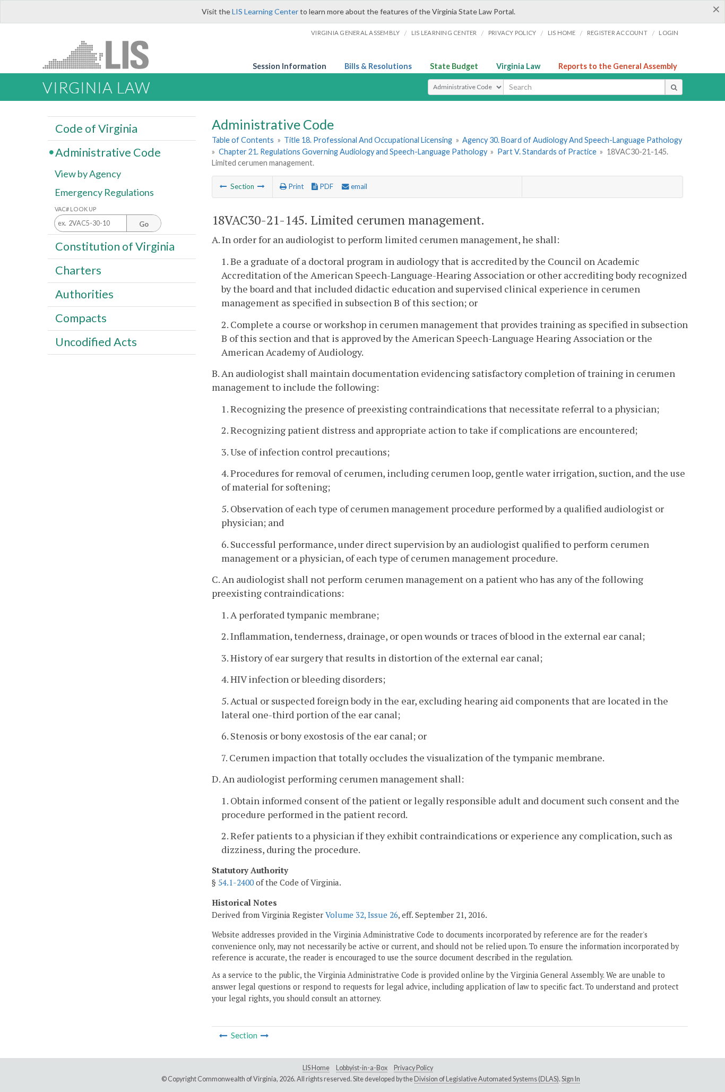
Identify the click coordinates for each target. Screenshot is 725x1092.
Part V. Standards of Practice (547, 151)
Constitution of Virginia (115, 246)
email (358, 186)
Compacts (81, 318)
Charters (78, 270)
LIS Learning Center (265, 11)
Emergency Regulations (104, 192)
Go (144, 224)
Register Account (617, 32)
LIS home (562, 32)
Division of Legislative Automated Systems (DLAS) (486, 1079)
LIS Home (316, 1068)
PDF (325, 186)
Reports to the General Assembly (617, 66)
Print (295, 186)
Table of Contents (243, 139)
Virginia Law (518, 66)
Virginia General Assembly (355, 32)
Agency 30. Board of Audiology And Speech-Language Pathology (572, 139)
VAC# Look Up (76, 208)
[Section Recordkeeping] (223, 186)
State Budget (454, 66)
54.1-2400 (236, 882)
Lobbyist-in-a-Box (361, 1068)
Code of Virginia (96, 128)
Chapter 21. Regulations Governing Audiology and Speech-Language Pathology (353, 151)
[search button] (674, 87)
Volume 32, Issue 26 (361, 914)
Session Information (289, 66)
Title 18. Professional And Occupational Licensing (368, 139)
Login (668, 32)
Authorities (84, 294)
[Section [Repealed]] (261, 186)
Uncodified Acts (96, 342)
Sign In (571, 1079)
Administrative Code (108, 152)
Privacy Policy (512, 32)
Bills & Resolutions (378, 66)
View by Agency (88, 173)
